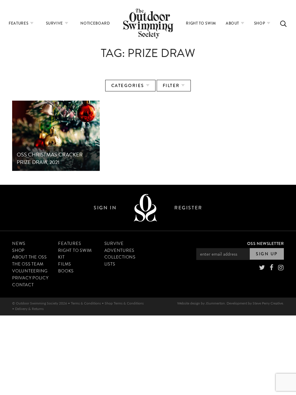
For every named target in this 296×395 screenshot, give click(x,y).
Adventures (119, 250)
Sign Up (267, 254)
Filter (172, 85)
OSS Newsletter (265, 243)
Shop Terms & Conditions (124, 303)
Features (19, 23)
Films (64, 264)
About (233, 23)
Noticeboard (95, 23)
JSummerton (215, 303)
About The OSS (29, 257)
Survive (55, 23)
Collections (120, 257)
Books (66, 271)
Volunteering (30, 271)
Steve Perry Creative (268, 303)
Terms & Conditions (86, 303)
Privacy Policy (30, 278)
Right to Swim (201, 23)
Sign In (105, 207)
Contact (23, 285)
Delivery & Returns (29, 308)
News (18, 243)
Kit (61, 257)
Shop (260, 23)
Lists (109, 264)
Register (188, 207)
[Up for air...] (145, 208)
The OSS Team (28, 264)
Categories (128, 85)
